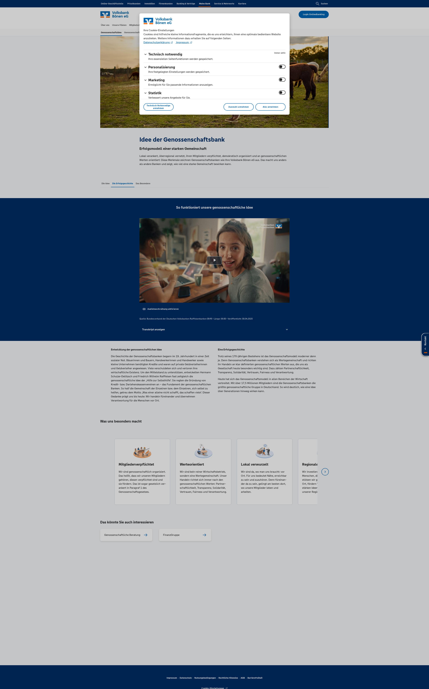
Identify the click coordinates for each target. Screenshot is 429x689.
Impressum (182, 42)
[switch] (282, 67)
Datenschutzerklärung (156, 42)
